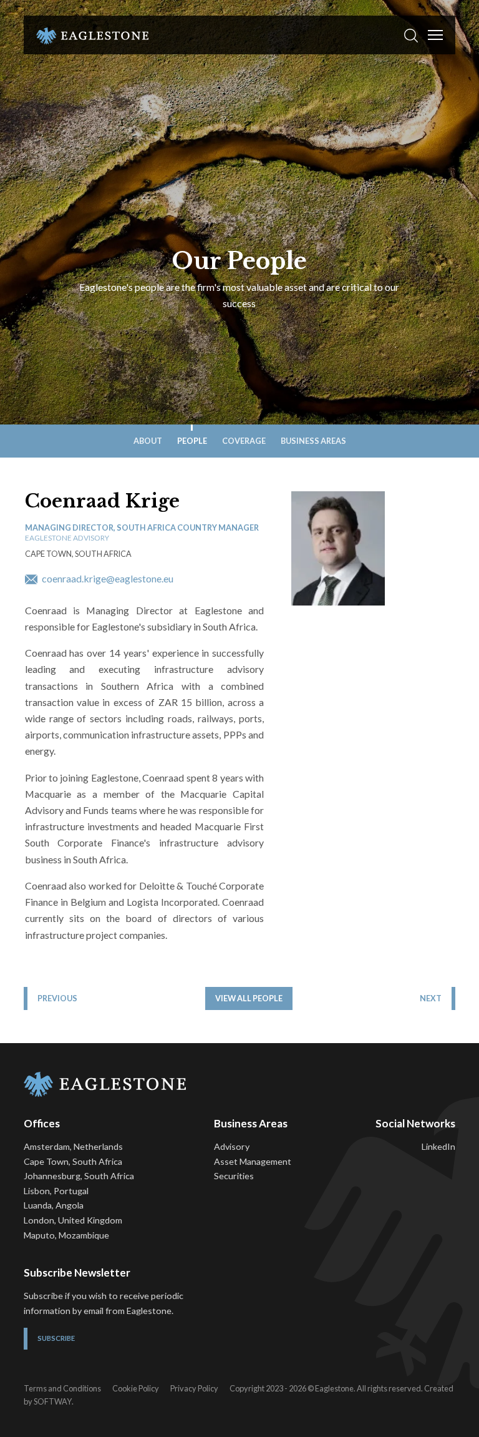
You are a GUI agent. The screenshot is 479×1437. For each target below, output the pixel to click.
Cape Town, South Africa (73, 1161)
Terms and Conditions (62, 1388)
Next (431, 998)
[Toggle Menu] (435, 34)
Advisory (231, 1146)
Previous (57, 998)
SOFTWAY (53, 1401)
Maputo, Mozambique (66, 1235)
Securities (234, 1175)
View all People (249, 998)
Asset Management (252, 1161)
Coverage (244, 441)
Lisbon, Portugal (56, 1190)
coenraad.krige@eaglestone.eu (106, 578)
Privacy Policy (194, 1388)
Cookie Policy (135, 1388)
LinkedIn (438, 1146)
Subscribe (56, 1338)
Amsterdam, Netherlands (73, 1146)
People (192, 441)
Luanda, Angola (54, 1205)
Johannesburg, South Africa (79, 1175)
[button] (411, 35)
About (147, 441)
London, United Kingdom (73, 1220)
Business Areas (313, 441)
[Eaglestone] (92, 35)
